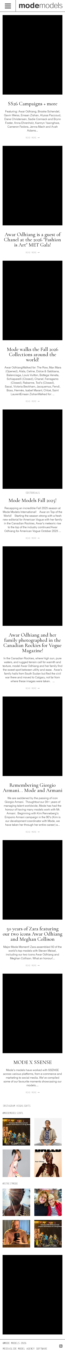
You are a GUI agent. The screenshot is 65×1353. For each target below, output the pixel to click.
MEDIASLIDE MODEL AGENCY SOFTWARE (25, 1349)
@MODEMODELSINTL (13, 1113)
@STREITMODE (10, 1184)
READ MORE (31, 138)
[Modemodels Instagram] (60, 1347)
